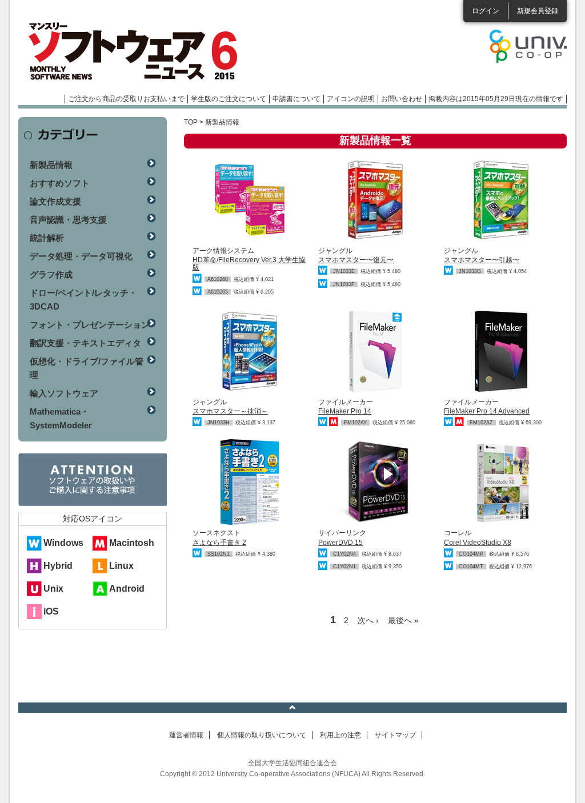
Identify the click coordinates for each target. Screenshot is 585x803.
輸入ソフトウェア (64, 393)
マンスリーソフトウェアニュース (139, 51)
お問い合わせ (401, 99)
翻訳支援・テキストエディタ (85, 343)
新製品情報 (51, 165)
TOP (191, 122)
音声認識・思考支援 (68, 219)
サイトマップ (395, 735)
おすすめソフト (60, 183)
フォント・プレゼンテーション (90, 325)
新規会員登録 (537, 11)
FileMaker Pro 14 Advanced (487, 411)
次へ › (368, 620)
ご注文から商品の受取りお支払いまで (126, 99)
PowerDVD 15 (340, 543)
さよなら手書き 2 (219, 543)
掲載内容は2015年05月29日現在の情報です (495, 99)
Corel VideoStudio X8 (477, 543)
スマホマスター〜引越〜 (481, 260)
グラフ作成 (51, 274)
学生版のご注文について (228, 99)
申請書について (296, 99)
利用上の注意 (340, 735)
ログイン (485, 11)
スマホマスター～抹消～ (230, 411)
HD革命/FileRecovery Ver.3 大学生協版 (249, 263)
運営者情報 (186, 735)
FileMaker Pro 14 (344, 411)
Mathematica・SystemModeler (61, 418)
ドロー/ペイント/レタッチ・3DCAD (83, 299)
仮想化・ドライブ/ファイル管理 (86, 368)
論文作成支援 (55, 201)
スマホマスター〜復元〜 (356, 260)
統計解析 (47, 238)
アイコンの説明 (351, 99)
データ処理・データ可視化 (81, 256)
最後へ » (403, 620)
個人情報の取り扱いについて (261, 735)
